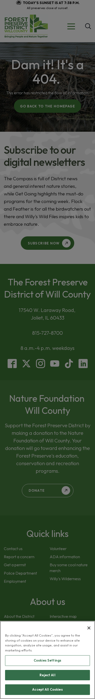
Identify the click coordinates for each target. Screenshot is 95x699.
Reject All (47, 675)
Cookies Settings (47, 660)
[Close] (88, 628)
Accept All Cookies (47, 689)
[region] (47, 660)
